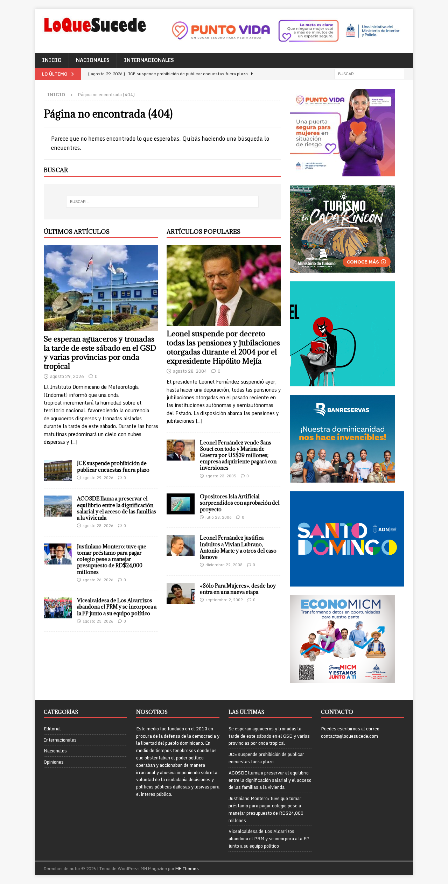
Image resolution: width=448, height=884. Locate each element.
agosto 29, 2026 (67, 376)
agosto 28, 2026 (98, 525)
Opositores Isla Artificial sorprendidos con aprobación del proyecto (240, 502)
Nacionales (93, 60)
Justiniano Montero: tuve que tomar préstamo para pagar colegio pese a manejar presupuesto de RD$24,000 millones (111, 559)
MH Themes (187, 868)
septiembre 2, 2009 (224, 600)
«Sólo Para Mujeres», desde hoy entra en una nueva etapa (238, 588)
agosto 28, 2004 (190, 371)
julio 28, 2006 (218, 517)
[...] (74, 442)
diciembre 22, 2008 (224, 565)
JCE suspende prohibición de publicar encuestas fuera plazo (113, 466)
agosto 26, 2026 (98, 580)
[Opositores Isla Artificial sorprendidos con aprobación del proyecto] (181, 503)
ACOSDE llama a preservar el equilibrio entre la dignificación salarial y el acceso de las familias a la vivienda (116, 508)
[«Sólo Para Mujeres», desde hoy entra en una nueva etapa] (181, 593)
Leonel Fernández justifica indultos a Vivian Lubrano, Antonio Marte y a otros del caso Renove (238, 547)
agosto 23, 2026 (98, 621)
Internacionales (149, 60)
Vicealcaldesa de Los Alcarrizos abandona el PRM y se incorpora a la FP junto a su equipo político (116, 606)
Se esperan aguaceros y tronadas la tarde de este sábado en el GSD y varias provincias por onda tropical (100, 352)
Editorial (52, 728)
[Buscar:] (369, 73)
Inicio (52, 60)
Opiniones (54, 762)
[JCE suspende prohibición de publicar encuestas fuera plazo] (58, 470)
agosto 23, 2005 (220, 476)
